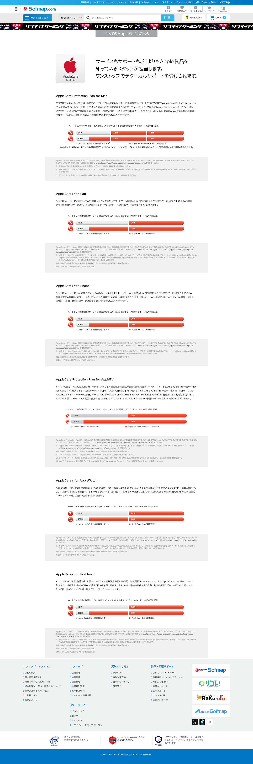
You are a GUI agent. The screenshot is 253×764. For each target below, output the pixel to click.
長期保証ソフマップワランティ (168, 677)
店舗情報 (134, 2)
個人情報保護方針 (33, 677)
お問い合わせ (201, 2)
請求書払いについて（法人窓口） (157, 2)
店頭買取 (117, 686)
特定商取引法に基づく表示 (38, 682)
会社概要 (76, 677)
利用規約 (85, 2)
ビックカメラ (78, 711)
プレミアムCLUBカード (164, 672)
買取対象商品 (119, 677)
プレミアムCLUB (184, 2)
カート (220, 17)
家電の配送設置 (160, 700)
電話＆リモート (160, 686)
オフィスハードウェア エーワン (87, 725)
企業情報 (76, 682)
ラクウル (117, 672)
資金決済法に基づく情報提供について (43, 686)
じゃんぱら (77, 720)
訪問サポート (159, 691)
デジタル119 (159, 695)
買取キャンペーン (121, 682)
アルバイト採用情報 (81, 695)
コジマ (75, 716)
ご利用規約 (30, 672)
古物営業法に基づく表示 (36, 691)
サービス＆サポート (117, 2)
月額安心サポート (161, 682)
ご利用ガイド (98, 2)
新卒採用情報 (78, 691)
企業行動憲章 (78, 686)
